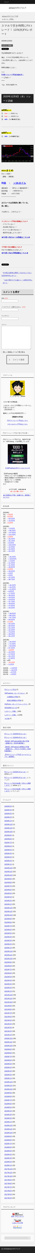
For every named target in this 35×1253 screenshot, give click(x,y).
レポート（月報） (11, 711)
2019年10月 (8, 1089)
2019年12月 (8, 1082)
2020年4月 (8, 1067)
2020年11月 (8, 1042)
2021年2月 (8, 1031)
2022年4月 (8, 980)
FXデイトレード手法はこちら (17, 420)
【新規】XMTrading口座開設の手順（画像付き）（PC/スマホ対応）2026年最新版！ (17, 749)
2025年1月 (8, 864)
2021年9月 (8, 1006)
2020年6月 (8, 1060)
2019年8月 (8, 1096)
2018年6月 (8, 1147)
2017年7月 (8, 1187)
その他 (7, 718)
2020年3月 (8, 1071)
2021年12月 (8, 995)
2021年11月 (8, 998)
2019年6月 (8, 1104)
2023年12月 (8, 908)
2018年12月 (8, 1125)
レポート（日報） (7, 45)
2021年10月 (8, 1002)
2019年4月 (8, 1111)
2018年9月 (8, 1136)
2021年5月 (8, 1020)
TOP (11, 16)
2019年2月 (8, 1118)
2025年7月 (8, 842)
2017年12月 (8, 1169)
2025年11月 (8, 828)
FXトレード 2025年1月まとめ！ (15, 772)
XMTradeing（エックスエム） (15, 693)
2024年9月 (8, 879)
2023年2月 (8, 944)
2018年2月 (8, 1162)
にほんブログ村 (17, 1223)
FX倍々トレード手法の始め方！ (12, 74)
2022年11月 (8, 955)
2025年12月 (8, 824)
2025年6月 (8, 846)
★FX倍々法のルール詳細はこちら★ (15, 237)
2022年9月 (8, 962)
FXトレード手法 (10, 689)
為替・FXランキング (17, 1216)
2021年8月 (8, 1009)
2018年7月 (8, 1143)
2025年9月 (8, 835)
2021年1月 (8, 1035)
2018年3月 (8, 1158)
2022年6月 (8, 973)
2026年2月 (8, 817)
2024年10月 (8, 875)
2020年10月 (8, 1046)
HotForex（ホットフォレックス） (16, 704)
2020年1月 (8, 1078)
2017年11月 (8, 1172)
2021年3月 (8, 1027)
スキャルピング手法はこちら (17, 424)
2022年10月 (8, 959)
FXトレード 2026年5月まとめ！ (15, 734)
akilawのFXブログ (17, 8)
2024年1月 (8, 904)
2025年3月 (8, 857)
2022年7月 (8, 969)
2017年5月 (8, 1194)
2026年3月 (8, 813)
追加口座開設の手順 (14, 700)
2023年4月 (8, 937)
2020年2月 (8, 1075)
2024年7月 (8, 886)
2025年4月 (8, 853)
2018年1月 (8, 1165)
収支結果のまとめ (11, 708)
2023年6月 (8, 929)
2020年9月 (8, 1049)
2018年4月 (8, 1154)
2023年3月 (8, 940)
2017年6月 (8, 1191)
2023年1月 (8, 948)
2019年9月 (8, 1093)
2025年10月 (8, 832)
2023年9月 (8, 919)
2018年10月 (8, 1133)
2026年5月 (8, 806)
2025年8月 (8, 839)
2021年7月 (8, 1013)
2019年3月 (8, 1114)
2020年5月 (8, 1064)
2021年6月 (8, 1017)
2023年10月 (8, 915)
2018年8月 (8, 1140)
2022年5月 (8, 977)
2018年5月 (8, 1151)
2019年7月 (8, 1100)
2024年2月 (8, 900)
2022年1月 (8, 991)
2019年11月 (8, 1085)
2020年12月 (8, 1038)
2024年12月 (8, 868)
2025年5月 (8, 850)
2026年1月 (8, 821)
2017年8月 (8, 1183)
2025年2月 (8, 861)
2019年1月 (8, 1122)
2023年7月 (8, 926)
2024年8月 (8, 882)
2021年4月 (8, 1024)
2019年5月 (8, 1107)
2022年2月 (8, 988)
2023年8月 (8, 922)
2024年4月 (8, 897)
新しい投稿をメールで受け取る (14, 352)
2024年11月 (8, 871)
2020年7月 (8, 1056)
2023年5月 (8, 933)
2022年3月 (8, 984)
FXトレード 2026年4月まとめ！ (15, 737)
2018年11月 (8, 1129)
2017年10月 (8, 1176)
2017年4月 (8, 1198)
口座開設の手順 (12, 697)
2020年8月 (8, 1053)
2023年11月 (8, 911)
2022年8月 (8, 966)
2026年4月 (8, 810)
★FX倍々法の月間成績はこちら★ (14, 253)
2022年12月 (8, 951)
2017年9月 (8, 1180)
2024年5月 (8, 893)
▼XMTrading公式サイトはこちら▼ (17, 468)
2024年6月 (8, 890)
